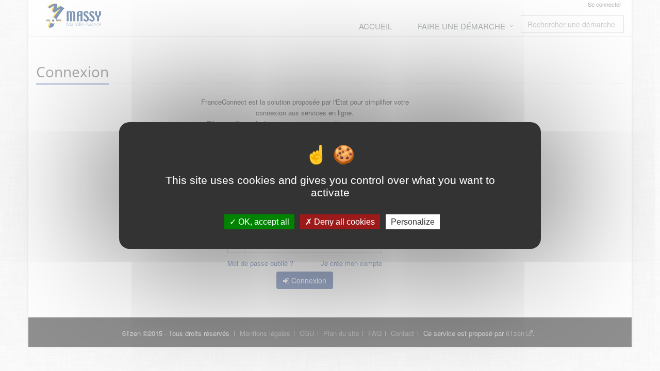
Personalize (413, 221)
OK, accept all (262, 221)
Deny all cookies (343, 221)
